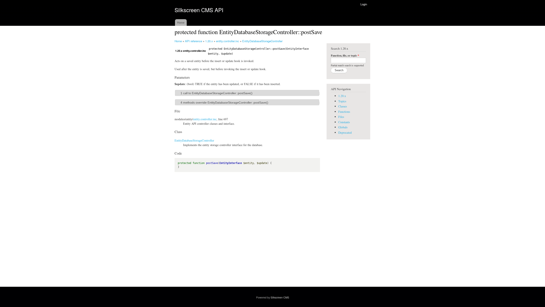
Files (341, 117)
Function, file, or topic (345, 55)
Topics (342, 101)
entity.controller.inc (227, 41)
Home (180, 22)
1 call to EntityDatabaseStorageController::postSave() (216, 93)
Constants (344, 122)
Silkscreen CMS (280, 297)
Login (363, 4)
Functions (344, 112)
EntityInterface (230, 163)
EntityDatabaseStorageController (262, 41)
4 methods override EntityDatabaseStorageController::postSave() (224, 102)
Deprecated (345, 132)
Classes (342, 106)
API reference (193, 41)
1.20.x (209, 41)
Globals (342, 127)
